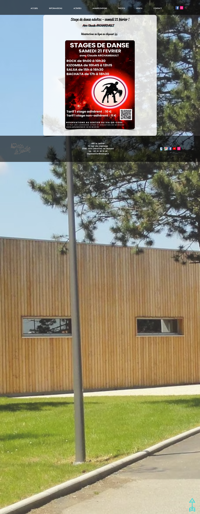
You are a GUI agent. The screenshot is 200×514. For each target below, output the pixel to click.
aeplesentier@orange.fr (98, 154)
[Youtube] (174, 148)
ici (116, 34)
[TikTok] (186, 7)
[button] (59, 8)
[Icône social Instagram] (181, 7)
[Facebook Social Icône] (177, 7)
